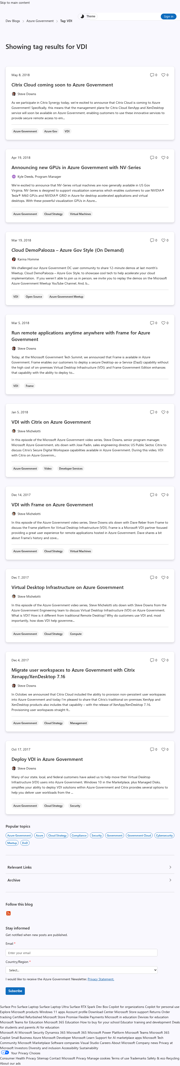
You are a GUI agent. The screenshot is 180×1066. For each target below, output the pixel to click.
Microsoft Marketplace (34, 1042)
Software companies (65, 1042)
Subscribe (15, 990)
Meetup (12, 843)
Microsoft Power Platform (106, 1032)
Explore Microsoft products (19, 1012)
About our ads (10, 1063)
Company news (147, 1042)
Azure (39, 835)
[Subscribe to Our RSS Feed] (8, 913)
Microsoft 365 (77, 1032)
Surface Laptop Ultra (54, 1006)
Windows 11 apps (52, 1012)
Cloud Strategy (57, 835)
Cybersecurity (164, 835)
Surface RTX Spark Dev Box (89, 1006)
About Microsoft (123, 1042)
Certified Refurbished (27, 1017)
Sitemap (43, 1058)
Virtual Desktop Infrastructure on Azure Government (67, 587)
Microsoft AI (9, 1032)
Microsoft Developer (56, 1037)
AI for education (47, 1027)
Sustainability (88, 1048)
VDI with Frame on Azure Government (52, 504)
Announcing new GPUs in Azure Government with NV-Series (76, 167)
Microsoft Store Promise (60, 1017)
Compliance (79, 835)
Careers (105, 1042)
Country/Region (18, 961)
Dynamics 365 (55, 1032)
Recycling (172, 1058)
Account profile (76, 1012)
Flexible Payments (91, 1017)
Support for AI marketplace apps (118, 1037)
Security (97, 835)
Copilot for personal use (162, 1006)
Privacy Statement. (101, 979)
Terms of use (120, 1058)
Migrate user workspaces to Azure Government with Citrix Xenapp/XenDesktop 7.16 (73, 672)
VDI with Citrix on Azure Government (51, 421)
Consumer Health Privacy (18, 1058)
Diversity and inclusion (45, 1048)
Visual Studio (89, 1042)
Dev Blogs (13, 21)
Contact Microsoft (62, 1058)
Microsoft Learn (83, 1037)
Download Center (100, 1012)
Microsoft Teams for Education (21, 1022)
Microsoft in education (121, 1017)
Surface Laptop (27, 1006)
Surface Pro (8, 1006)
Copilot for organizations (126, 1006)
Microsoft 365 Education (61, 1022)
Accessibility (70, 1048)
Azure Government (40, 21)
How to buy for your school (100, 1022)
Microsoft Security (31, 1032)
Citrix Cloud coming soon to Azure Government (62, 84)
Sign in (168, 16)
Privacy (81, 1058)
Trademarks (138, 1058)
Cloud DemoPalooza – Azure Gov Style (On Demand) (67, 250)
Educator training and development (145, 1022)
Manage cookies (98, 1058)
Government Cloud (139, 835)
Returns (155, 1012)
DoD (25, 843)
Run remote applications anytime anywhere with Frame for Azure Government (80, 335)
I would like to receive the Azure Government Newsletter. (60, 979)
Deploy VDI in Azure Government (47, 759)
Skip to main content (15, 2)
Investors (21, 1048)
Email (10, 943)
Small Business (21, 1037)
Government (114, 835)
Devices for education (153, 1017)
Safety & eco (156, 1058)
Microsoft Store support (131, 1012)
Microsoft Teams (136, 1032)
